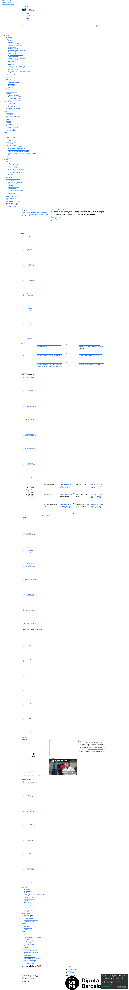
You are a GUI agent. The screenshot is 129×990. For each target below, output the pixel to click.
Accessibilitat (70, 971)
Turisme (26, 928)
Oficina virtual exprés (29, 908)
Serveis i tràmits (26, 912)
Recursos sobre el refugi (30, 960)
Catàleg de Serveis (28, 913)
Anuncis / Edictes (28, 894)
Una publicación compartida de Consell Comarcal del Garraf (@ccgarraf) (38, 773)
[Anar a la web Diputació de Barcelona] (86, 981)
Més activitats (45, 514)
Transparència (27, 904)
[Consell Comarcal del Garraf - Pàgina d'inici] (32, 28)
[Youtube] (30, 10)
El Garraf (24, 921)
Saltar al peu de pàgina (8, 4)
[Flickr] (28, 10)
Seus (25, 907)
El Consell (24, 886)
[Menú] (2, 34)
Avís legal (69, 969)
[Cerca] (97, 26)
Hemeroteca (27, 945)
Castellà (28, 15)
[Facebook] (25, 10)
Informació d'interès (29, 942)
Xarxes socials (27, 941)
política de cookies (114, 984)
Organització (27, 889)
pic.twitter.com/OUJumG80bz (95, 747)
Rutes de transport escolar (30, 952)
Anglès (27, 17)
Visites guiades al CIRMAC (66, 493)
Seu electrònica (28, 902)
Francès (28, 20)
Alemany (28, 18)
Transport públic (28, 926)
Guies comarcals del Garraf (31, 950)
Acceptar (124, 986)
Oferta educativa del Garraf (31, 949)
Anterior (53, 217)
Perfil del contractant (29, 897)
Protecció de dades (72, 967)
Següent (57, 217)
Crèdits (69, 964)
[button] (24, 278)
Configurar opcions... (106, 986)
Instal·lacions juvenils (29, 962)
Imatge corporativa (29, 939)
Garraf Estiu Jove (28, 954)
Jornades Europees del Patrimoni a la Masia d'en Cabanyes (66, 504)
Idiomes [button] (26, 12)
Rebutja (119, 986)
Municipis (26, 925)
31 (26, 495)
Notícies (26, 931)
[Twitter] (23, 10)
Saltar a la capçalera (7, 1)
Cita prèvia (26, 910)
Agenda (26, 933)
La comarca (27, 923)
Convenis (26, 899)
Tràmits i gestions (28, 915)
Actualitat (24, 929)
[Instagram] (32, 10)
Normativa (26, 900)
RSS (25, 944)
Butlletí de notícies (28, 934)
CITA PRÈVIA (25, 6)
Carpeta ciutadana (28, 916)
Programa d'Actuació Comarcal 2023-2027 (34, 892)
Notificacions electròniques (31, 918)
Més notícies (24, 371)
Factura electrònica (29, 920)
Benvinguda (27, 888)
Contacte (24, 8)
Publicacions (27, 937)
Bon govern (27, 905)
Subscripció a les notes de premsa (32, 936)
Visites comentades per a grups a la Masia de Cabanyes (66, 484)
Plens (25, 891)
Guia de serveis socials (29, 955)
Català (27, 13)
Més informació (26, 216)
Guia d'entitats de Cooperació (31, 957)
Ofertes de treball (28, 896)
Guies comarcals (26, 947)
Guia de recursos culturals (30, 958)
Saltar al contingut (6, 2)
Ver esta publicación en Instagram (31, 757)
